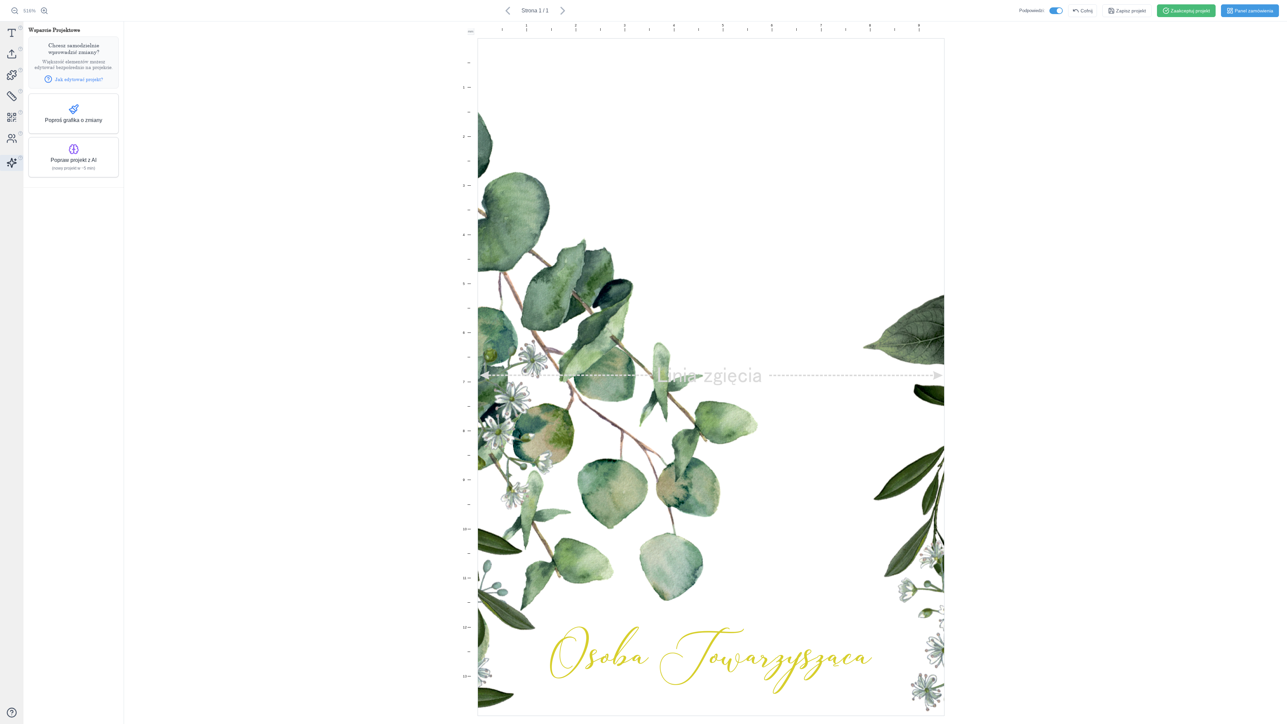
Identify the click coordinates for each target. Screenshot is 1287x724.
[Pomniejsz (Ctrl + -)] (14, 10)
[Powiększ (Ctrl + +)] (44, 10)
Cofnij (1087, 10)
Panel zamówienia (1254, 10)
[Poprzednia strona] (507, 10)
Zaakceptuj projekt (1190, 10)
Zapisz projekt (1131, 10)
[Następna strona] (562, 10)
